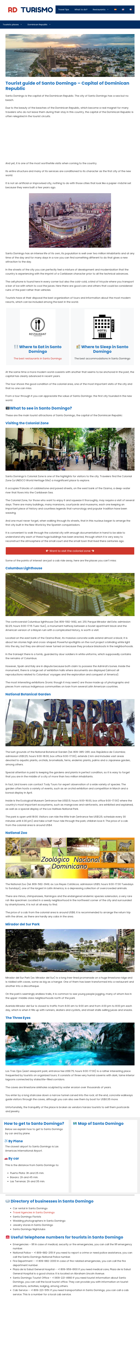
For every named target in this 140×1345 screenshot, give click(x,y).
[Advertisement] (70, 141)
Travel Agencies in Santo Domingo (34, 1212)
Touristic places (11, 24)
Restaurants (99, 9)
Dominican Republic (37, 24)
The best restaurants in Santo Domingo (38, 358)
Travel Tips (63, 9)
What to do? (81, 9)
